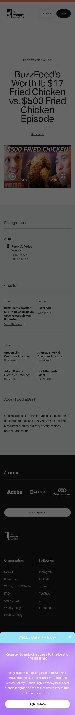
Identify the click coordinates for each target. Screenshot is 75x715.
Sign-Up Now (37, 704)
